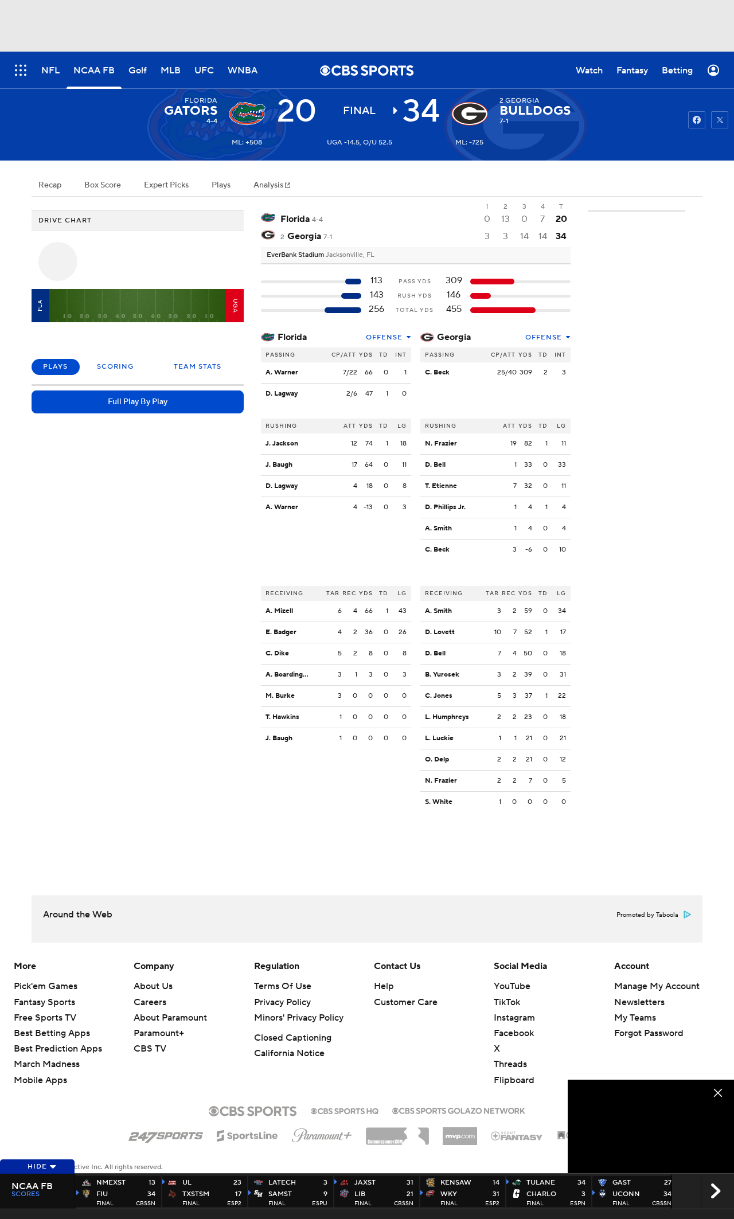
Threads (510, 1064)
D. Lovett (440, 632)
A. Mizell (279, 611)
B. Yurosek (442, 674)
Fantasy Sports (44, 1002)
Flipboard (514, 1080)
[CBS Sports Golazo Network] (458, 1109)
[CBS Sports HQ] (344, 1110)
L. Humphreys (447, 717)
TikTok (507, 1002)
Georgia (454, 337)
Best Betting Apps (52, 1033)
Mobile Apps (40, 1080)
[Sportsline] (247, 1134)
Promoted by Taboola (647, 915)
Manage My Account (657, 986)
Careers (150, 1002)
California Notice (289, 1053)
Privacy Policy (282, 1002)
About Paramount (170, 1017)
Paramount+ (159, 1033)
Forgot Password (649, 1033)
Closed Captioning (292, 1038)
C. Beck (437, 372)
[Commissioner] (397, 1132)
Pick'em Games (45, 986)
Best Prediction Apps (58, 1048)
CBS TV (150, 1048)
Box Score (102, 185)
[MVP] (460, 1132)
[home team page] (469, 113)
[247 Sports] (165, 1133)
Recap (49, 185)
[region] (651, 1126)
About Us (153, 986)
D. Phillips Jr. (445, 507)
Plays (221, 185)
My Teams (635, 1017)
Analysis (269, 185)
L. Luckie (439, 738)
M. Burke (280, 695)
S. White (438, 802)
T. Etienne (441, 486)
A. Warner (282, 372)
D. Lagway (282, 393)
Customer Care (406, 1002)
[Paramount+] (322, 1133)
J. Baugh (279, 464)
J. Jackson (282, 443)
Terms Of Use (282, 986)
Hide (37, 1166)
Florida (292, 337)
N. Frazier (441, 443)
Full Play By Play (137, 402)
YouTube (512, 986)
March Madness (47, 1064)
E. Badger (281, 632)
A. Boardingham (291, 674)
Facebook (514, 1033)
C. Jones (438, 695)
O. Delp (437, 759)
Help (384, 986)
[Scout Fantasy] (517, 1135)
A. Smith (438, 528)
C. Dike (277, 653)
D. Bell (435, 464)
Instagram (514, 1017)
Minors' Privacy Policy (298, 1017)
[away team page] (247, 113)
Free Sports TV (45, 1017)
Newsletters (639, 1002)
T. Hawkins (282, 717)
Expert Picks (166, 185)
